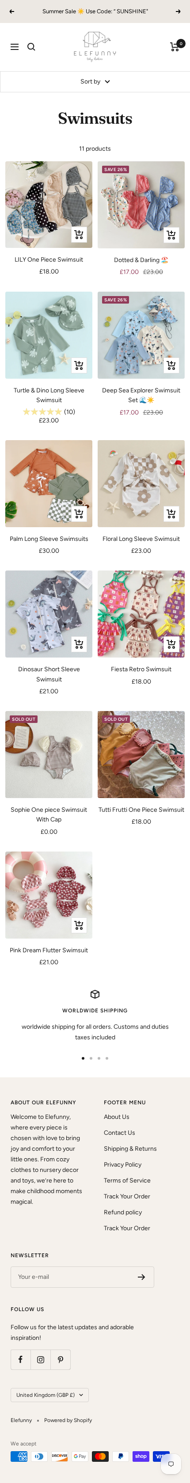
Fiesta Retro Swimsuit (141, 669)
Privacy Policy (122, 1164)
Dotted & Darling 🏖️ (141, 260)
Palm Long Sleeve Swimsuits (49, 539)
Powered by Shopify (68, 1420)
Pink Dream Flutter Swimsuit (49, 950)
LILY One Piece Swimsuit (49, 259)
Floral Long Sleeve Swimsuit (141, 539)
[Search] (31, 47)
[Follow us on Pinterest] (60, 1359)
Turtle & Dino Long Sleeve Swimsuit (49, 395)
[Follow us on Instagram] (40, 1359)
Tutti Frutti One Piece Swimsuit (141, 810)
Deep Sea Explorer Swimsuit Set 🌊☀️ (141, 395)
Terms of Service (127, 1180)
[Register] (141, 1277)
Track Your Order (127, 1196)
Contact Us (119, 1133)
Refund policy (123, 1212)
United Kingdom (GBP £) (45, 1395)
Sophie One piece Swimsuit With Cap (49, 814)
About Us (116, 1117)
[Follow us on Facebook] (20, 1359)
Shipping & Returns (130, 1148)
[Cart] (174, 46)
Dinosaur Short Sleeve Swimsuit (49, 674)
